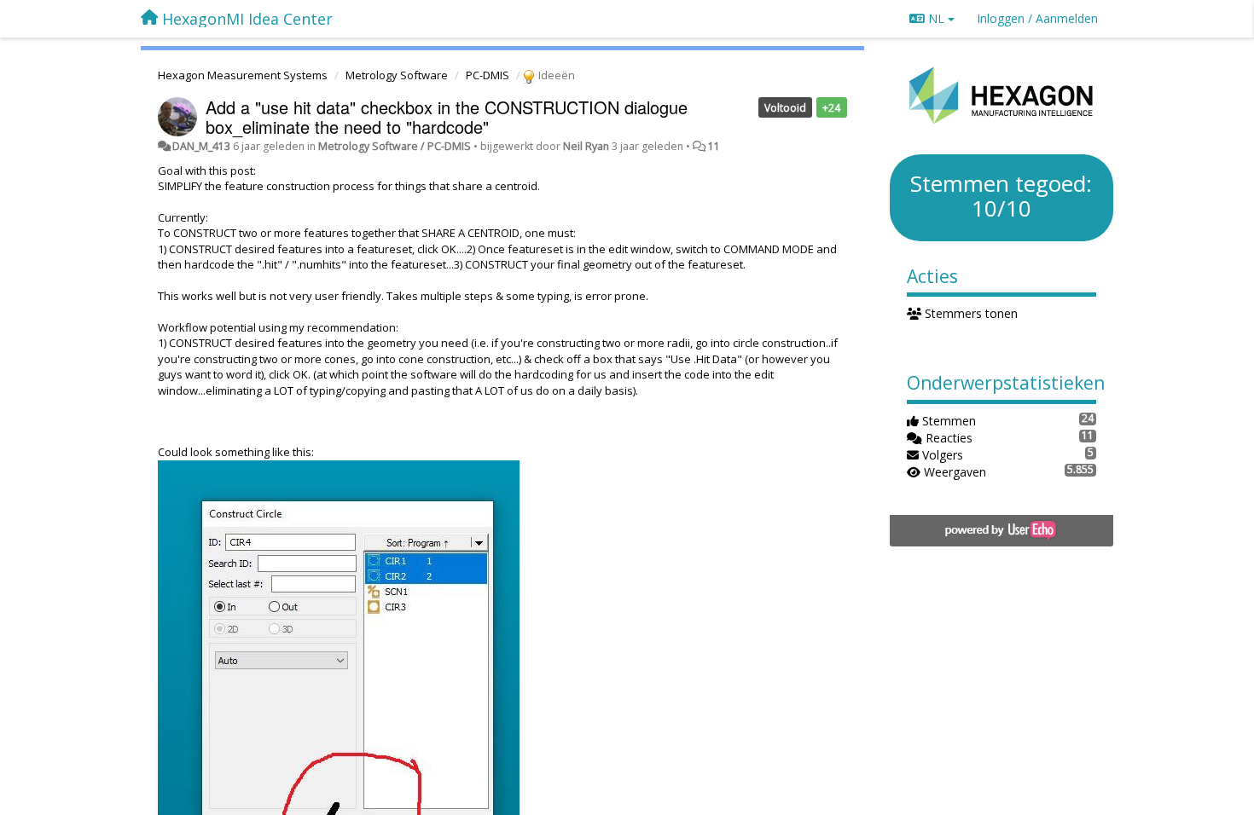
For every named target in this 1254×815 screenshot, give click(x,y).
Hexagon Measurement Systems (243, 75)
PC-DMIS (487, 75)
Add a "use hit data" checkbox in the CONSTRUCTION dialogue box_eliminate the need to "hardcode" (447, 117)
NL (936, 18)
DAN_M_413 (201, 146)
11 (714, 146)
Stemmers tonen (969, 313)
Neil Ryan (586, 146)
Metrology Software (396, 75)
